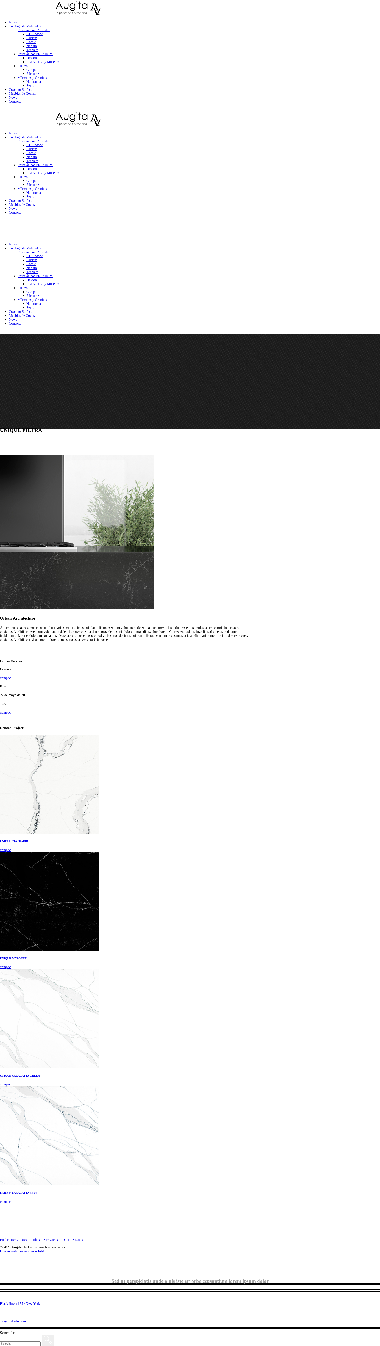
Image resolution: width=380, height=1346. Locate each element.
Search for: (7, 1333)
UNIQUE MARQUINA (14, 958)
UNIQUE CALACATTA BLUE (19, 1192)
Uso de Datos (73, 1240)
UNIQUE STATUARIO (14, 841)
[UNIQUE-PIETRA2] (77, 608)
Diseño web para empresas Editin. (23, 1251)
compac (5, 678)
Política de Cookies (13, 1240)
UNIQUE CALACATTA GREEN (20, 1075)
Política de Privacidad (45, 1240)
